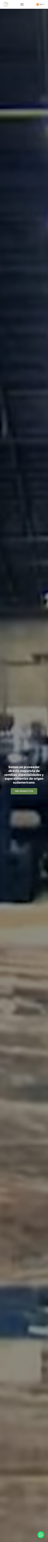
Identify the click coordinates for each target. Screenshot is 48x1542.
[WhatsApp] (40, 1534)
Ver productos (24, 791)
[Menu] (22, 4)
